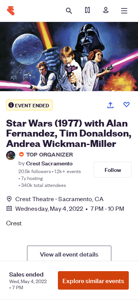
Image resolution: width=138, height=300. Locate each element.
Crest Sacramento (49, 163)
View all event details (69, 254)
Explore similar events (93, 280)
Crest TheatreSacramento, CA (59, 199)
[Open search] (69, 10)
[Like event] (126, 104)
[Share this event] (110, 105)
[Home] (10, 10)
